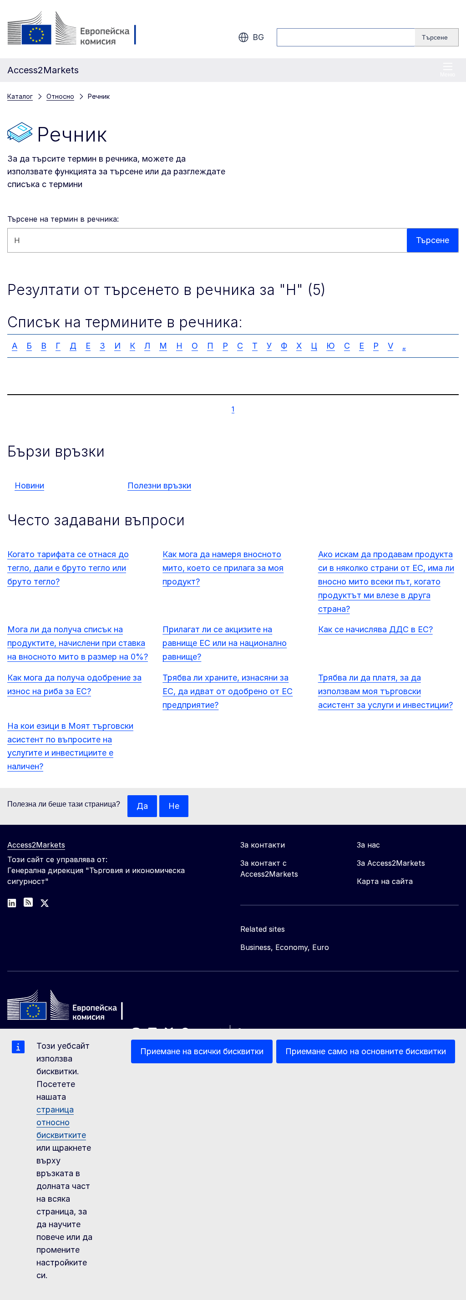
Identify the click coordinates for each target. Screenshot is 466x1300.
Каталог (20, 96)
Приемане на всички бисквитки (201, 1051)
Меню (447, 74)
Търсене (432, 240)
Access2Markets (36, 844)
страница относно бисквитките (61, 1122)
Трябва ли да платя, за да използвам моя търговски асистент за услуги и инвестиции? (385, 691)
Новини (29, 485)
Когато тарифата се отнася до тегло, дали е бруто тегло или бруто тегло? (68, 567)
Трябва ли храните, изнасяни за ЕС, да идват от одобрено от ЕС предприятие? (227, 691)
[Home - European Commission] (73, 1007)
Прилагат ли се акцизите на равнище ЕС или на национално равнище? (224, 643)
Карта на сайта (385, 881)
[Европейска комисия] (80, 29)
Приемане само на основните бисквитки (365, 1051)
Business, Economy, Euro (284, 947)
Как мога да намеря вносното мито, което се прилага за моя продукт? (223, 567)
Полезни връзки (159, 485)
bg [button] (258, 37)
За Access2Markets (391, 863)
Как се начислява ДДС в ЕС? (375, 629)
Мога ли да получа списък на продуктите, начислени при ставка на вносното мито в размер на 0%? (77, 643)
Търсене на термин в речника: (63, 218)
